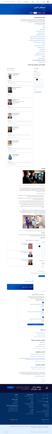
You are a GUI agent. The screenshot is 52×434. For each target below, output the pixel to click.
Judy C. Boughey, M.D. (16, 154)
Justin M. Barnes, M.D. (16, 113)
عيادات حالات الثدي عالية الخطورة (40, 54)
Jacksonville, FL (37, 75)
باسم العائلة (35, 77)
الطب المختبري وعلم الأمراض (40, 31)
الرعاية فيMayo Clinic (31, 12)
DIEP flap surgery (42, 342)
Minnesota (42, 266)
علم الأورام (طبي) (42, 49)
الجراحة (44, 27)
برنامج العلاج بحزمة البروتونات (40, 34)
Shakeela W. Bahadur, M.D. (17, 87)
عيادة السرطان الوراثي (41, 58)
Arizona (43, 264)
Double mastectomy (42, 344)
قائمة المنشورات (39, 234)
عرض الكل (42, 267)
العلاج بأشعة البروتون (26, 203)
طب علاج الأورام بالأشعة (41, 47)
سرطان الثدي (39, 8)
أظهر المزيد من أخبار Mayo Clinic (40, 361)
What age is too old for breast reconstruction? (37, 304)
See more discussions (35, 324)
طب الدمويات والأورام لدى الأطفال (39, 45)
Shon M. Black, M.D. (16, 140)
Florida (43, 265)
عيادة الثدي (43, 56)
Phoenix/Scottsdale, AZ (38, 74)
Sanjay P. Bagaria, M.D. (16, 73)
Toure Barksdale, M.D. (16, 99)
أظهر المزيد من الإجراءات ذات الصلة (40, 348)
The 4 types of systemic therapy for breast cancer (37, 356)
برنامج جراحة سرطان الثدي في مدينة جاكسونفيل (37, 36)
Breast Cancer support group (39, 297)
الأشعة (44, 25)
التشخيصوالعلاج (39, 12)
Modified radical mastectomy (40, 346)
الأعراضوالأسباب (43, 12)
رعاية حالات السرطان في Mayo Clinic (39, 42)
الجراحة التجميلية (42, 29)
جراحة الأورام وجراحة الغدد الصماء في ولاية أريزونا (37, 38)
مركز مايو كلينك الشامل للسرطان (40, 210)
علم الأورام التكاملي (42, 51)
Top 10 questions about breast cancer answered (38, 354)
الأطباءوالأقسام (35, 12)
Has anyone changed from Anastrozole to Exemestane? (35, 311)
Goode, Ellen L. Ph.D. (24, 259)
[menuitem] (43, 13)
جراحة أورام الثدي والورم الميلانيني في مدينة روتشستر (37, 40)
